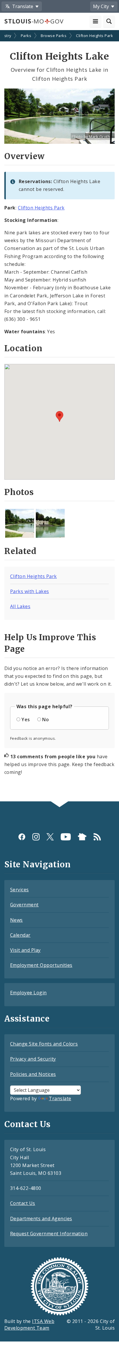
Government (24, 904)
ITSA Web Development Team (29, 1324)
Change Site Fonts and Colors (44, 1044)
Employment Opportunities (41, 965)
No (45, 719)
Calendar (20, 935)
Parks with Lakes (29, 591)
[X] (50, 836)
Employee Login (28, 992)
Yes (25, 719)
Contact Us (22, 1203)
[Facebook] (21, 836)
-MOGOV (33, 21)
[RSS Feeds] (97, 836)
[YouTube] (66, 836)
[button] (59, 416)
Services (19, 889)
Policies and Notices (33, 1074)
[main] (59, 416)
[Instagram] (36, 836)
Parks (26, 35)
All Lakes (20, 606)
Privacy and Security (33, 1059)
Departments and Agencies (41, 1218)
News (16, 920)
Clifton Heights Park (94, 35)
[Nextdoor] (82, 836)
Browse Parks (53, 35)
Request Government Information (49, 1233)
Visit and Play (25, 950)
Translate (60, 1098)
